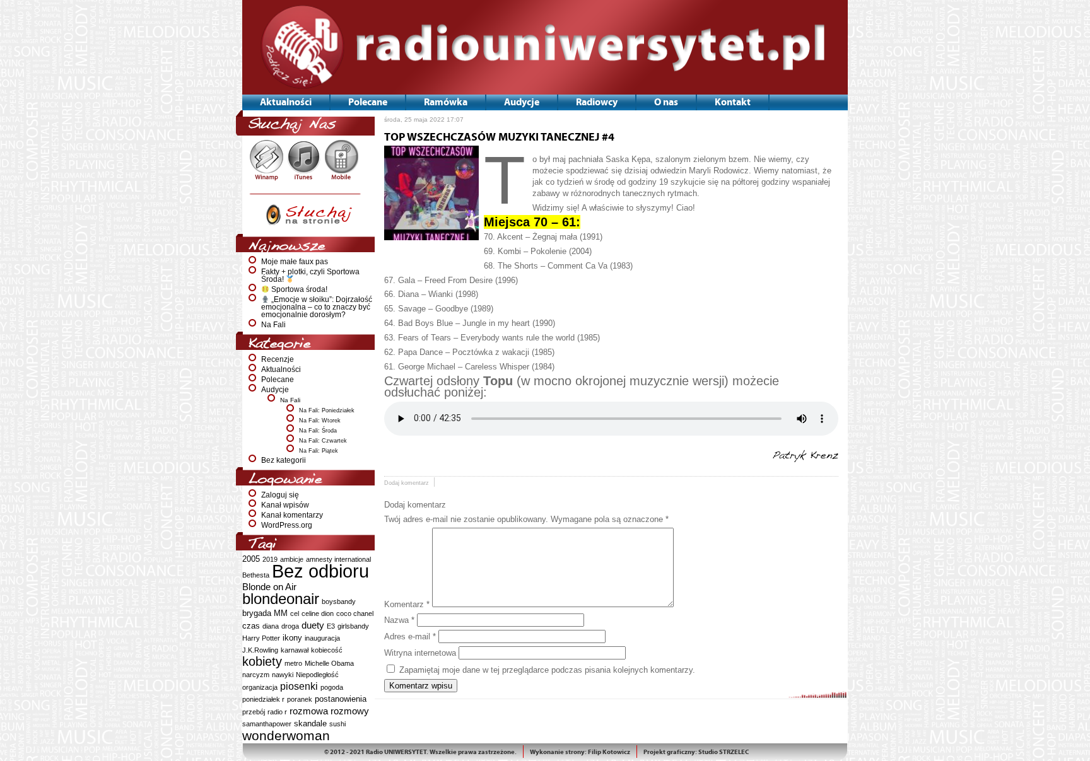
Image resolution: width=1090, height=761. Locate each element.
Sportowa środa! (298, 289)
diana (270, 626)
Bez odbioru (320, 571)
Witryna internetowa (420, 653)
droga (290, 626)
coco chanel (354, 613)
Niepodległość (317, 674)
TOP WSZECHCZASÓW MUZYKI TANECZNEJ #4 (499, 137)
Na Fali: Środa (318, 430)
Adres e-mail (410, 636)
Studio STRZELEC (723, 752)
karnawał (294, 650)
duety (313, 625)
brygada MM (265, 613)
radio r (277, 712)
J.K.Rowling (260, 650)
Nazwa (399, 620)
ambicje (291, 559)
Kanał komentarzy (292, 515)
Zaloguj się (280, 495)
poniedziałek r (263, 699)
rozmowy (350, 711)
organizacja (260, 687)
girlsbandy (353, 626)
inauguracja (322, 638)
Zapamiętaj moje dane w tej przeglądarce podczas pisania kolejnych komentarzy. (547, 670)
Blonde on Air (269, 586)
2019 (270, 559)
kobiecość (327, 650)
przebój (253, 712)
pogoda (331, 687)
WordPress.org (286, 525)
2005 (251, 559)
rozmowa (309, 711)
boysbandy (339, 601)
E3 (331, 626)
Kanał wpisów (285, 505)
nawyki (282, 674)
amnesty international (338, 559)
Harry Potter (261, 638)
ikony (292, 637)
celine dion (318, 613)
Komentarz (407, 604)
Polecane (277, 379)
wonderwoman (286, 735)
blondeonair (280, 598)
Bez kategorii (283, 460)
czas (251, 625)
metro (293, 663)
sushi (337, 724)
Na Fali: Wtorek (320, 420)
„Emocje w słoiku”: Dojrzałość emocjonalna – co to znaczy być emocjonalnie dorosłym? (316, 307)
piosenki (299, 686)
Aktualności (281, 369)
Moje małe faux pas (294, 261)
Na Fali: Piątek (318, 451)
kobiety (262, 661)
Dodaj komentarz (406, 483)
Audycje (275, 389)
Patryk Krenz (805, 455)
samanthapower (266, 724)
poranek (299, 699)
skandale (310, 723)
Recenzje (277, 359)
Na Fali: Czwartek (323, 441)
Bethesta (255, 575)
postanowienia (340, 699)
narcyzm (255, 674)
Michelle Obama (329, 663)
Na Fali (273, 324)
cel (294, 613)
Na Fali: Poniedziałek (327, 410)
